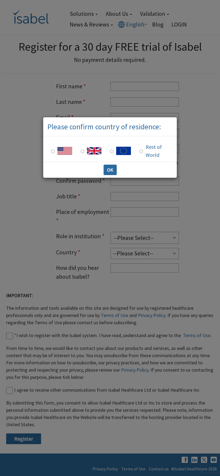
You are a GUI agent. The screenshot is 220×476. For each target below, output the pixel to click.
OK (110, 170)
